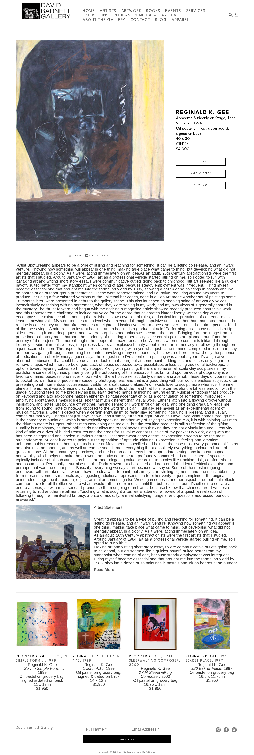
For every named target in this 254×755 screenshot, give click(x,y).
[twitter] (234, 729)
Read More (104, 569)
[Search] (231, 15)
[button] (198, 11)
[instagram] (218, 729)
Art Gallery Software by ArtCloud (137, 752)
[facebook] (226, 729)
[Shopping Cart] (236, 15)
